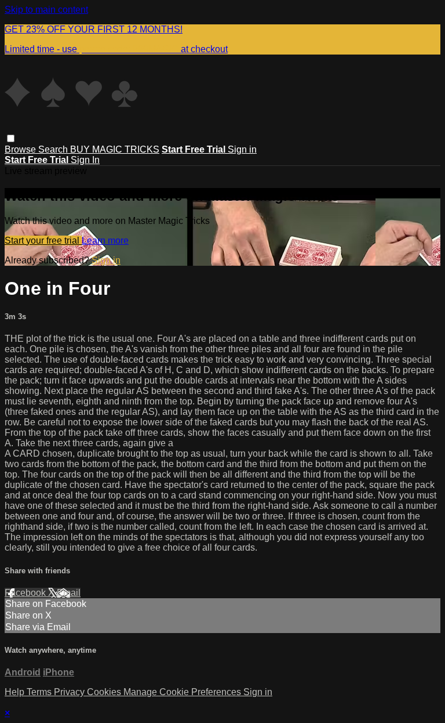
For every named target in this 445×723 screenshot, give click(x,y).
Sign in (242, 149)
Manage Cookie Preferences (183, 692)
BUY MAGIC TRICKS (114, 149)
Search (54, 149)
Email (69, 593)
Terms (40, 692)
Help (16, 692)
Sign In (85, 160)
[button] (10, 138)
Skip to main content (46, 10)
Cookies (105, 692)
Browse (21, 149)
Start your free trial (43, 240)
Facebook (26, 593)
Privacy (70, 692)
